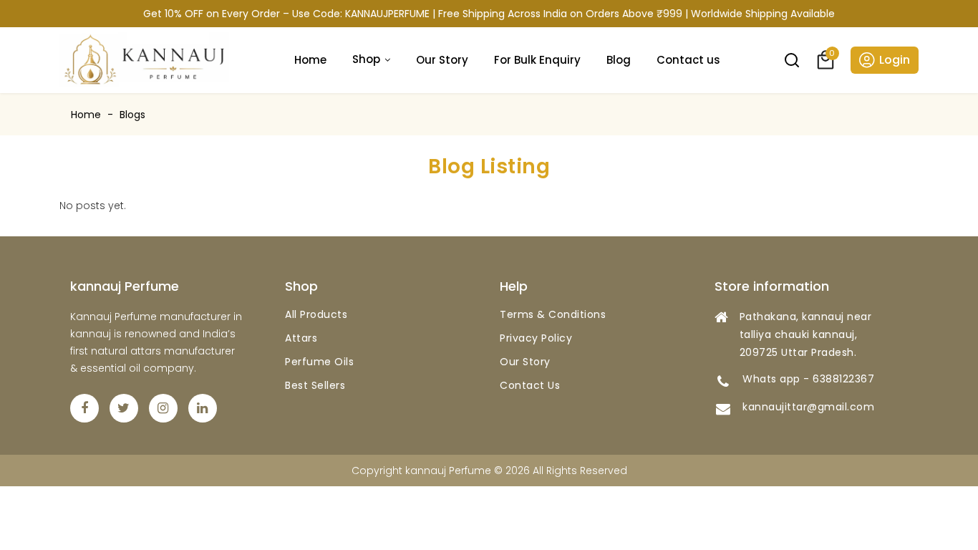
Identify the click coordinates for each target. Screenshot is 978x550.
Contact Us (530, 385)
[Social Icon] (84, 408)
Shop (366, 59)
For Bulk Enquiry (537, 59)
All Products (316, 314)
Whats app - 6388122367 (808, 378)
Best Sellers (315, 385)
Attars (301, 338)
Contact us (688, 59)
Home (310, 59)
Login (894, 60)
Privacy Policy (536, 338)
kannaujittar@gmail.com (808, 406)
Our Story (442, 59)
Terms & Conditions (553, 314)
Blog (618, 59)
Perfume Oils (319, 361)
